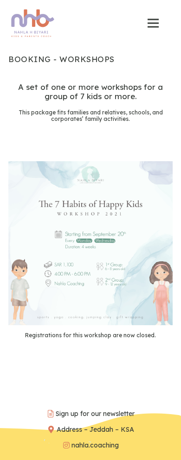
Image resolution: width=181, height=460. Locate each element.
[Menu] (153, 23)
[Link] (33, 23)
